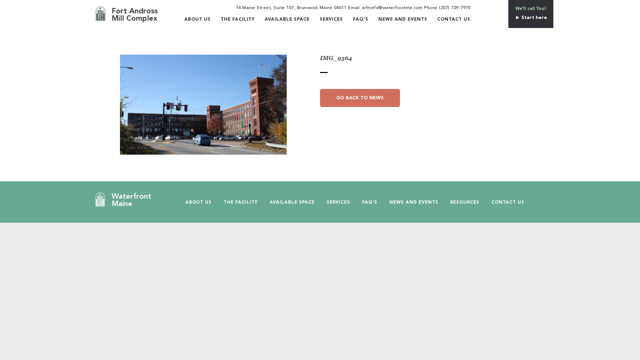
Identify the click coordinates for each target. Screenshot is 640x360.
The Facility (238, 19)
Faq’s (360, 19)
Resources (464, 202)
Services (331, 19)
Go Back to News (360, 98)
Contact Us (453, 19)
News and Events (402, 19)
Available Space (287, 19)
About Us (197, 19)
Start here (533, 17)
